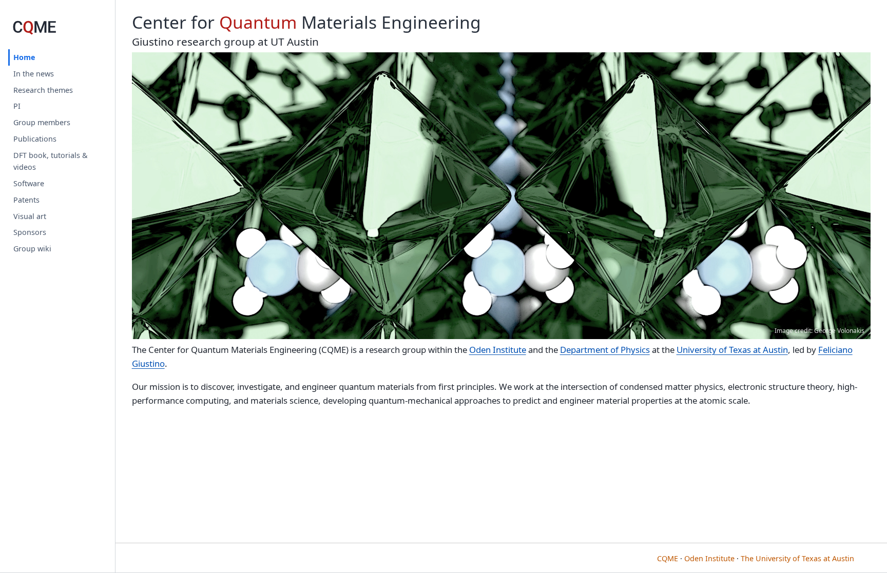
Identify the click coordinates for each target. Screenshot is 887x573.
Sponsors (29, 232)
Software (28, 183)
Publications (34, 139)
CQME (667, 558)
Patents (26, 200)
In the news (33, 73)
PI (17, 106)
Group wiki (32, 248)
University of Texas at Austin (732, 349)
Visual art (29, 216)
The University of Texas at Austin (797, 558)
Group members (41, 122)
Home (24, 57)
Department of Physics (605, 349)
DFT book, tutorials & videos (50, 161)
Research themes (43, 90)
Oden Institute (497, 349)
